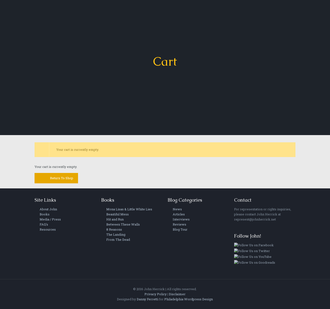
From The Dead (118, 239)
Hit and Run (115, 219)
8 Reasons (114, 229)
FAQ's (43, 224)
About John (48, 209)
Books (44, 214)
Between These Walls (123, 224)
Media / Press (50, 219)
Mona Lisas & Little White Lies (129, 209)
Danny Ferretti (147, 299)
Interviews (181, 219)
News (177, 209)
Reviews (179, 224)
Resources (47, 229)
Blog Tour (179, 229)
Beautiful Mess (117, 214)
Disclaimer (177, 294)
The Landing (115, 234)
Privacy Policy (155, 294)
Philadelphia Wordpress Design (188, 299)
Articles (178, 214)
